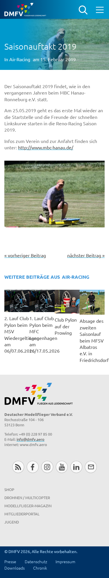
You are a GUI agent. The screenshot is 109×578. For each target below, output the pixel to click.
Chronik (40, 568)
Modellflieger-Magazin (27, 505)
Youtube (62, 467)
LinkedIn (76, 467)
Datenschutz (36, 561)
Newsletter (91, 467)
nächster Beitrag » (86, 255)
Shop (9, 489)
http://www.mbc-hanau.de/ (45, 147)
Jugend (11, 521)
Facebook (33, 467)
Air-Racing (19, 59)
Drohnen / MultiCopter (27, 497)
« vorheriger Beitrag (25, 255)
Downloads (14, 568)
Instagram (47, 467)
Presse (10, 561)
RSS (18, 467)
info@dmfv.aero (30, 439)
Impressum (65, 561)
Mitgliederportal (22, 513)
